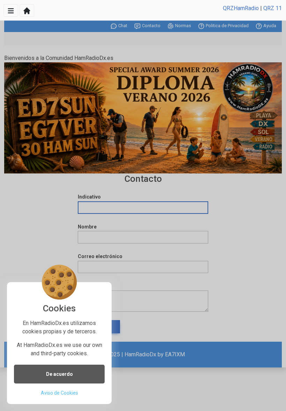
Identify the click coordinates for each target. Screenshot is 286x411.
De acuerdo (59, 374)
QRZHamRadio (241, 8)
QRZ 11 (272, 8)
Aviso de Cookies (59, 393)
